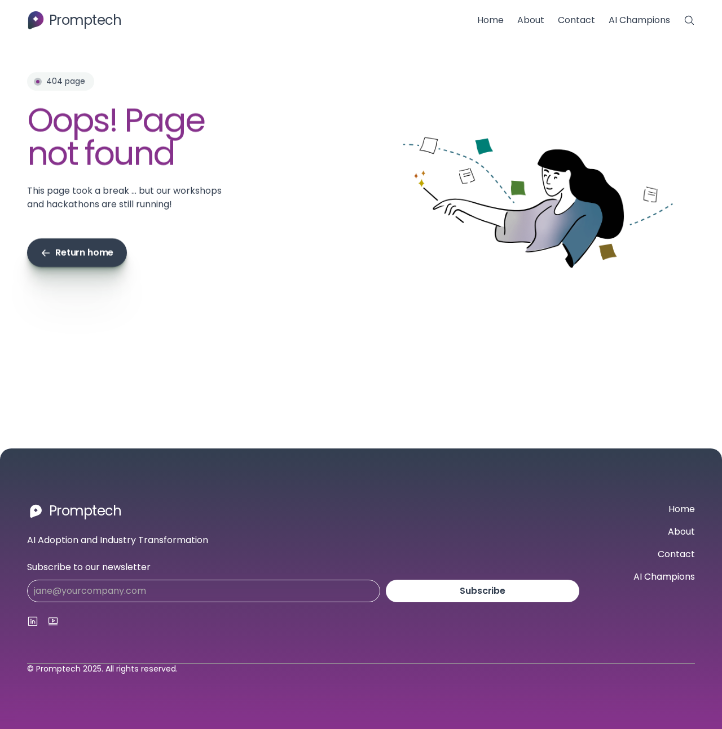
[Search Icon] (689, 20)
